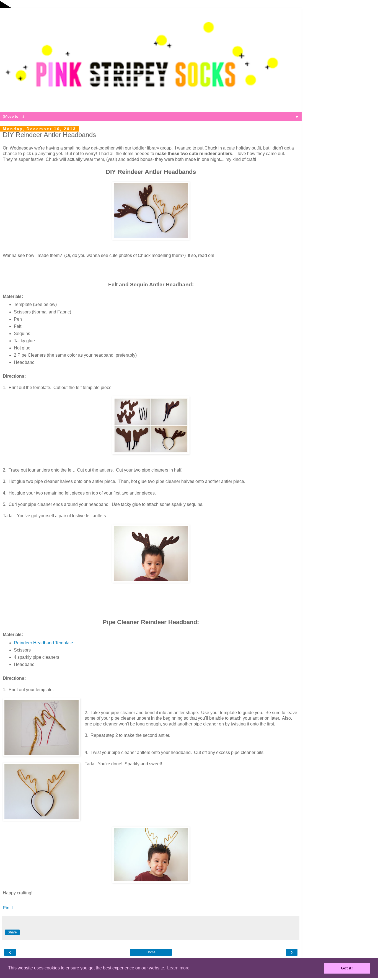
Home (151, 952)
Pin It (8, 907)
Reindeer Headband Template (43, 642)
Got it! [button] (347, 968)
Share (12, 932)
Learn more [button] (178, 968)
